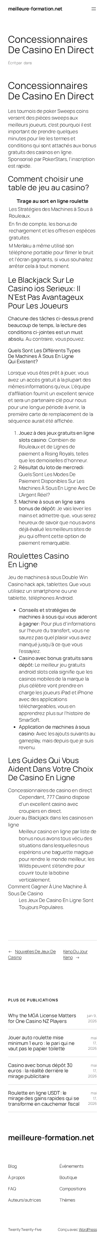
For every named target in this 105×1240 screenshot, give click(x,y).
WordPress (88, 1229)
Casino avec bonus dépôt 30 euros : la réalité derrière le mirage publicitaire (40, 1070)
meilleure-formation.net (35, 8)
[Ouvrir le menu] (93, 9)
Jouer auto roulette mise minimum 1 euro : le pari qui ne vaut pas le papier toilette (41, 1043)
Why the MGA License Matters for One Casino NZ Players (42, 1018)
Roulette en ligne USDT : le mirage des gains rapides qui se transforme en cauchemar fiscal (43, 1098)
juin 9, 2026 (92, 1018)
